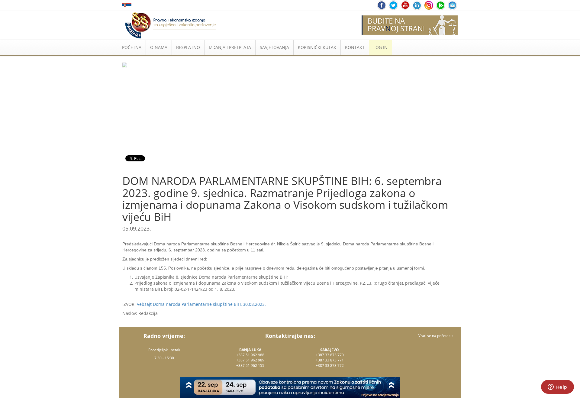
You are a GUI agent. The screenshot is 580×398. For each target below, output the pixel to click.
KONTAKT (355, 47)
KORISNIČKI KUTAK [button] (317, 47)
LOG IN (380, 47)
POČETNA (131, 47)
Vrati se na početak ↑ (435, 335)
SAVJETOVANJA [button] (274, 47)
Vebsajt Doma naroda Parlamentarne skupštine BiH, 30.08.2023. (201, 304)
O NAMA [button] (158, 47)
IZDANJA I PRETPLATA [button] (230, 47)
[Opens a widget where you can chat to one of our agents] (557, 387)
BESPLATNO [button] (188, 47)
